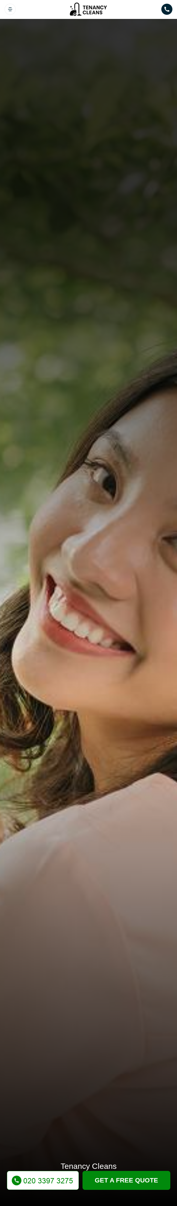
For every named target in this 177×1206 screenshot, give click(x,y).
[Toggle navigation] (10, 9)
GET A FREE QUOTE (126, 1180)
